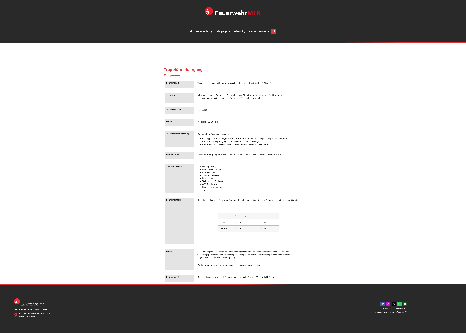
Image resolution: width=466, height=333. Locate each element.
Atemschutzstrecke (258, 31)
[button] (273, 31)
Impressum (400, 308)
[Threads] (394, 304)
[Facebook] (382, 304)
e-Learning (239, 31)
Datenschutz (387, 308)
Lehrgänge (221, 31)
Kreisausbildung (204, 31)
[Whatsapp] (399, 304)
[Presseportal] (405, 304)
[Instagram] (388, 304)
